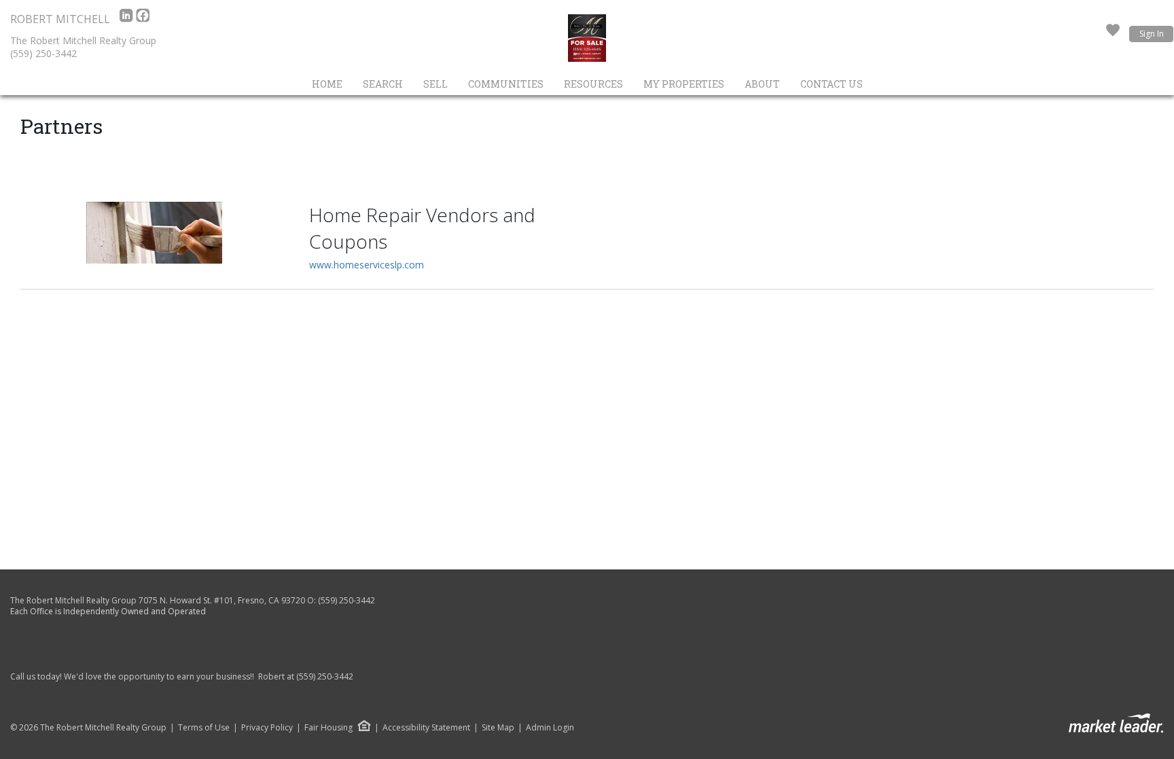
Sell (435, 83)
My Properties (683, 83)
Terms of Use (204, 727)
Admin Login (550, 727)
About (762, 83)
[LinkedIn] (128, 19)
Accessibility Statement (426, 727)
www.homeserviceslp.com (366, 264)
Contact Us (831, 83)
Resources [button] (593, 83)
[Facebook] (142, 19)
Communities (506, 83)
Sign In (1151, 33)
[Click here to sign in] (1113, 34)
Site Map (498, 727)
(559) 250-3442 (43, 53)
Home (327, 83)
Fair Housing (328, 727)
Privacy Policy (267, 727)
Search (383, 83)
